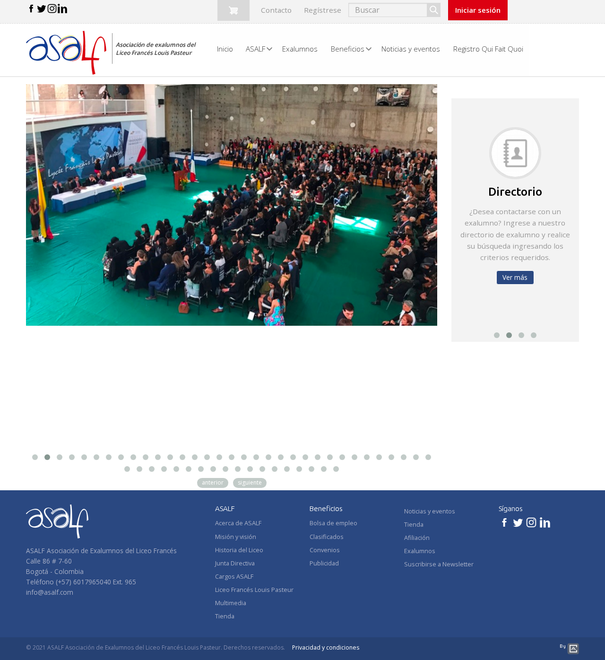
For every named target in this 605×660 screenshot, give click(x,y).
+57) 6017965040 (84, 581)
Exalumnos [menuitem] (300, 48)
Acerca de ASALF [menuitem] (238, 523)
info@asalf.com (49, 592)
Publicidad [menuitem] (324, 563)
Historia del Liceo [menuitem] (239, 550)
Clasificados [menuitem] (327, 536)
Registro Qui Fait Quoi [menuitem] (488, 48)
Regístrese (322, 10)
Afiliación (417, 537)
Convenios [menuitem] (325, 550)
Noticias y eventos (429, 511)
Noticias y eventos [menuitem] (410, 48)
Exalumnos (419, 551)
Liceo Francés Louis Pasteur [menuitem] (254, 589)
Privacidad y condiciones (325, 647)
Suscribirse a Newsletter (439, 564)
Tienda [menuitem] (224, 616)
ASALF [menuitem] (255, 48)
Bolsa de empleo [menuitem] (333, 523)
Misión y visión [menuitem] (235, 536)
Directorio (515, 191)
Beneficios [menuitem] (347, 48)
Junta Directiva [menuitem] (235, 563)
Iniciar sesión (478, 10)
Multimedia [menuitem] (230, 603)
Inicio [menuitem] (225, 48)
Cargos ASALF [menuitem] (234, 576)
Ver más (514, 277)
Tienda (414, 524)
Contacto (276, 10)
